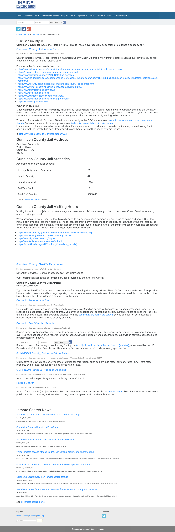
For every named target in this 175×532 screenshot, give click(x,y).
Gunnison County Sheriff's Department (39, 264)
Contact (32, 516)
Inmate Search (22, 34)
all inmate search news (33, 502)
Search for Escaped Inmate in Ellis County (38, 427)
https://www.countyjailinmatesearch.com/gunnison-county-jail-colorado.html (56, 83)
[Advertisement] (99, 6)
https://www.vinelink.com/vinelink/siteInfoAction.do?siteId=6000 (50, 87)
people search (115, 391)
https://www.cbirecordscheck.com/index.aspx (41, 95)
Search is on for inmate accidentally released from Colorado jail (48, 414)
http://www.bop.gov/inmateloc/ (33, 101)
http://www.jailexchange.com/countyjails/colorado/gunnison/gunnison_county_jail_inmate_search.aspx (70, 69)
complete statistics (33, 200)
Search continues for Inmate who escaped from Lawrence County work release (56, 489)
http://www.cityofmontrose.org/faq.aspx (37, 238)
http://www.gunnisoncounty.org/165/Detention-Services (46, 75)
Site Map (40, 516)
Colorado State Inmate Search (34, 300)
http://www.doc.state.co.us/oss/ (33, 92)
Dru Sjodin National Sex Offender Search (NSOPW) (102, 345)
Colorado (35, 34)
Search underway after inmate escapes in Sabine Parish (45, 439)
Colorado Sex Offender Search (35, 323)
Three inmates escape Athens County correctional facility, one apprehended (55, 452)
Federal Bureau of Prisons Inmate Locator (92, 123)
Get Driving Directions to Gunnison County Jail (43, 134)
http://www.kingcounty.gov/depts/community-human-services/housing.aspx (56, 232)
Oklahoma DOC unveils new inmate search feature (42, 477)
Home (18, 516)
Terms (25, 516)
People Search (25, 382)
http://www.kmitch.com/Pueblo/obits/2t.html (40, 241)
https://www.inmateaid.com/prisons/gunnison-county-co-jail (48, 72)
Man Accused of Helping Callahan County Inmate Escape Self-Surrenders (54, 464)
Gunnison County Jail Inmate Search (38, 49)
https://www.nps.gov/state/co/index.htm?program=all (44, 235)
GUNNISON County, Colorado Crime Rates (42, 353)
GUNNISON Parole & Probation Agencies (41, 369)
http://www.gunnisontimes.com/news (36, 89)
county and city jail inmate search (96, 314)
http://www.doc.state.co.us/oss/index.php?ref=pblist (44, 98)
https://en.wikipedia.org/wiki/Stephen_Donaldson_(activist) (47, 244)
